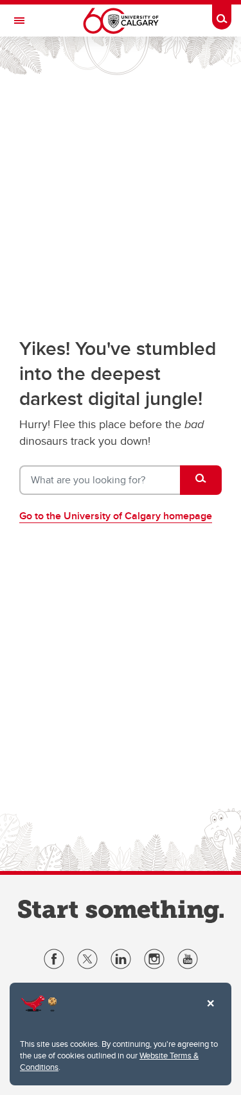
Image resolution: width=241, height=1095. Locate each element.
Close (210, 1012)
